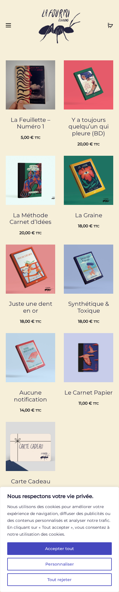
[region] (59, 539)
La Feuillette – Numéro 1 (30, 123)
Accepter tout (59, 548)
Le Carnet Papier (88, 392)
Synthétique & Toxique (88, 307)
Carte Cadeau (30, 481)
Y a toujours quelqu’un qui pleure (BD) (88, 126)
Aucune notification (30, 396)
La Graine (88, 215)
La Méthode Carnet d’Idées (30, 219)
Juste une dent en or (30, 307)
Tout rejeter (59, 579)
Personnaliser (59, 564)
